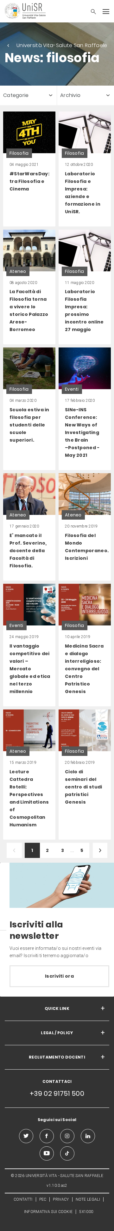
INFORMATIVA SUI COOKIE (48, 1212)
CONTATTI (23, 1199)
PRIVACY (61, 1199)
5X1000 (86, 1212)
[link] (29, 169)
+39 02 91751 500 (57, 1093)
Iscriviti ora (59, 976)
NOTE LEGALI (88, 1199)
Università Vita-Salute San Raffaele (61, 45)
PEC (43, 1199)
